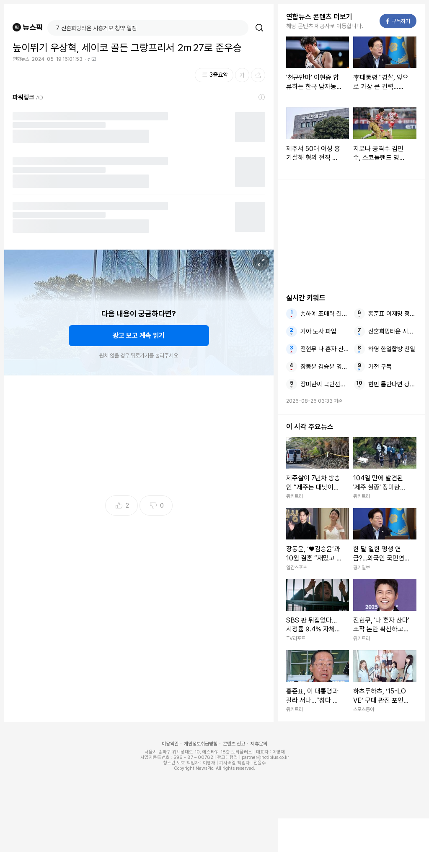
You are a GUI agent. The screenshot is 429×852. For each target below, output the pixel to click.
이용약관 (170, 744)
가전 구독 (380, 366)
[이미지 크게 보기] (261, 262)
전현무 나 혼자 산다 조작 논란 (324, 349)
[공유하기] (258, 75)
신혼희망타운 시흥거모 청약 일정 (392, 331)
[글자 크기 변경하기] (242, 75)
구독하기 (398, 21)
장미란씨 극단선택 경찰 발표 (324, 384)
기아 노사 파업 (318, 331)
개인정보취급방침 (200, 744)
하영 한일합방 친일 (391, 349)
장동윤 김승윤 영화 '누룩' (324, 366)
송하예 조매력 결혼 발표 (324, 314)
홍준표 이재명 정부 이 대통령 (392, 314)
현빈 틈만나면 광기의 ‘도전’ (392, 384)
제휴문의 (259, 744)
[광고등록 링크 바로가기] (261, 97)
